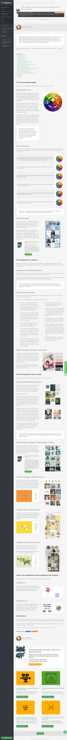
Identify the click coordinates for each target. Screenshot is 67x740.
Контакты (40, 733)
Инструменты (5, 30)
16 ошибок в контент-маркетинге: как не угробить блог (53, 688)
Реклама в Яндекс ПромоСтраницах (4, 14)
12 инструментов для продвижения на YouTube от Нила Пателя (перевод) (27, 688)
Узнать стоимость (35, 664)
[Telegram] (5, 36)
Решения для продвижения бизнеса (7, 29)
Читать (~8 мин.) (22, 696)
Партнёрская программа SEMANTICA (7, 46)
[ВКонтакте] (27, 631)
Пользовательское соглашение (34, 738)
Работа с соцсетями (45, 19)
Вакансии (4, 32)
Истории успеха (5, 25)
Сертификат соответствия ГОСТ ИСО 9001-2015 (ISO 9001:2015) (7, 42)
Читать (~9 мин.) (22, 726)
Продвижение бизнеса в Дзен (6, 17)
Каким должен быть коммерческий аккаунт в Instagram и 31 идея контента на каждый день (26, 718)
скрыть (24, 54)
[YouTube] (3, 36)
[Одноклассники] (34, 631)
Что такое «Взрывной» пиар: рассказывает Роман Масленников (53, 718)
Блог (3, 27)
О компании (50, 738)
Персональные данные (43, 738)
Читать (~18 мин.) (47, 696)
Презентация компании (7, 39)
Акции (2, 19)
